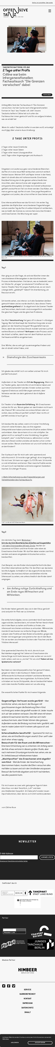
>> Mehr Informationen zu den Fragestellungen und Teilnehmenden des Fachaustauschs (23, 478)
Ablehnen (15, 1042)
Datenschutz (27, 1008)
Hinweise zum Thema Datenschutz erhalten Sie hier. (14, 861)
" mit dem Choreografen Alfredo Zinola (18, 546)
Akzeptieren (40, 1042)
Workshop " (27, 540)
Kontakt (27, 999)
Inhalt (27, 1012)
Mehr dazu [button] (6, 1039)
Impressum (28, 1003)
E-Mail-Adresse (6, 854)
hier (8, 130)
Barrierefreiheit (28, 994)
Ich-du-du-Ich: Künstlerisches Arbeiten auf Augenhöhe (26, 543)
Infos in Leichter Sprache (42, 2)
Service (27, 990)
